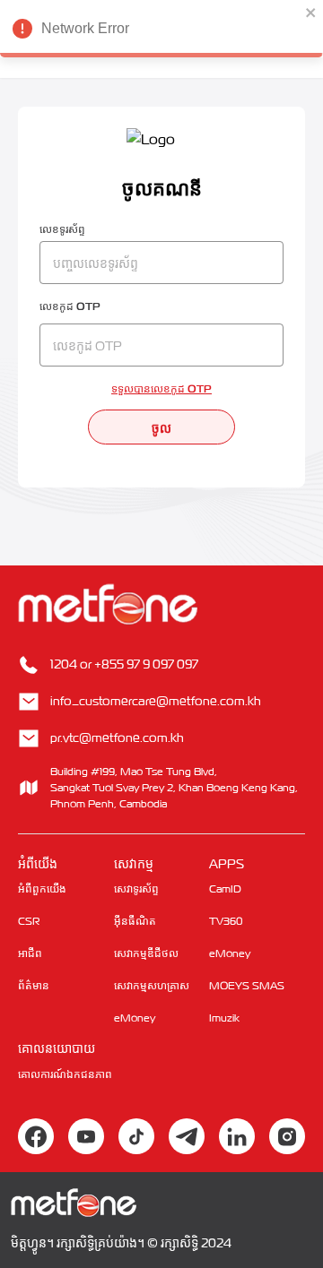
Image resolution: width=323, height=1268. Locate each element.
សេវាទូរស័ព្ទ (136, 888)
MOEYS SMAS (246, 985)
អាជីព (30, 953)
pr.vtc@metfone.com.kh (117, 737)
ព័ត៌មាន (33, 985)
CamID (225, 888)
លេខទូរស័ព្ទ (62, 228)
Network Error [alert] (85, 28)
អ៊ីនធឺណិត (135, 920)
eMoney (134, 1017)
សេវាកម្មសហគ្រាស (151, 985)
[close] (311, 12)
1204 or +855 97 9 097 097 (124, 663)
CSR (29, 920)
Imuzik (224, 1017)
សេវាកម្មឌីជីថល (146, 953)
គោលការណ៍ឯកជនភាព (65, 1074)
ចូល (161, 427)
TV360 (226, 920)
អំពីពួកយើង (42, 888)
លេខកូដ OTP (69, 305)
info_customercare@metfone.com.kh (155, 700)
